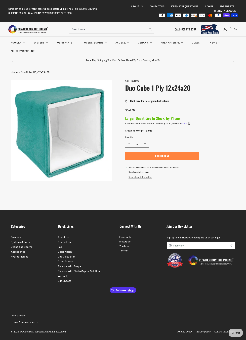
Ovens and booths (21, 246)
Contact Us (64, 241)
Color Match (65, 251)
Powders (16, 237)
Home (14, 72)
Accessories (18, 251)
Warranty (63, 275)
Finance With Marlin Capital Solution (79, 271)
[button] (17, 42)
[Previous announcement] (12, 61)
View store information (140, 177)
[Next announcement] (234, 61)
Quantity (129, 137)
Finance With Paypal (69, 266)
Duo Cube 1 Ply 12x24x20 (35, 72)
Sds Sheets (64, 280)
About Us (63, 237)
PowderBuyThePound (32, 331)
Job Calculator (66, 256)
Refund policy (184, 331)
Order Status (65, 261)
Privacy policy (203, 331)
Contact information (224, 331)
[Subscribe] (231, 245)
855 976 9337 (188, 29)
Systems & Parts (20, 241)
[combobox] (111, 29)
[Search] (150, 29)
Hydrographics (19, 256)
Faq (60, 246)
